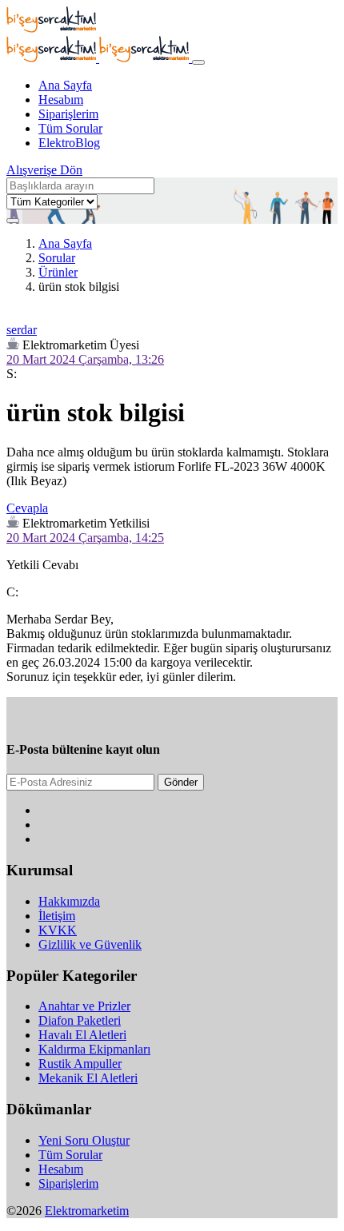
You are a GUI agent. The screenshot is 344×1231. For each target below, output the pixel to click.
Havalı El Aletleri (82, 1035)
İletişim (56, 915)
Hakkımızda (69, 901)
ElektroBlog (69, 142)
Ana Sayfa (65, 85)
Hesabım (60, 99)
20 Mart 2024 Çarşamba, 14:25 (85, 537)
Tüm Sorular (70, 128)
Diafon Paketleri (79, 1020)
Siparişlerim (68, 114)
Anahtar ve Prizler (84, 1006)
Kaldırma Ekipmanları (94, 1049)
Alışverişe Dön (44, 170)
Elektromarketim (87, 1210)
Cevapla (27, 508)
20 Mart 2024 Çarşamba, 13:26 (85, 359)
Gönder (181, 782)
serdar (21, 330)
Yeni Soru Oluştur (84, 1140)
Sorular (56, 258)
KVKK (57, 930)
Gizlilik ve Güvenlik (90, 944)
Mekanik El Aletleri (88, 1078)
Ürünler (58, 272)
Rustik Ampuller (80, 1063)
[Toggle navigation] (198, 62)
